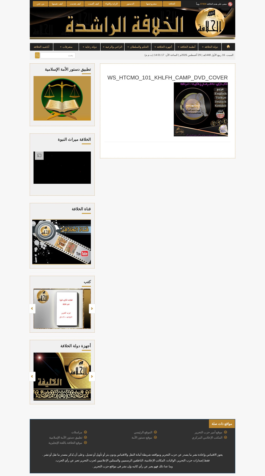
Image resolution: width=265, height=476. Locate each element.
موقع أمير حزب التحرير (208, 432)
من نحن (40, 3)
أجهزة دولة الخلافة (75, 346)
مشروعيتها (151, 3)
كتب (87, 281)
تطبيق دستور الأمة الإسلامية (65, 437)
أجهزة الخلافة (164, 46)
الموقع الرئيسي (143, 432)
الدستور (130, 3)
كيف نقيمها (57, 3)
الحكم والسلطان (139, 46)
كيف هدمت (75, 3)
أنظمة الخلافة (187, 46)
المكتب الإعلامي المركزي (207, 437)
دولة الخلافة (211, 46)
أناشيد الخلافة (41, 46)
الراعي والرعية (113, 46)
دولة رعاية (91, 46)
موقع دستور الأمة (142, 437)
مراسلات (76, 432)
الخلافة (172, 3)
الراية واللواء (111, 3)
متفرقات (67, 46)
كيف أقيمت (93, 3)
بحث (37, 55)
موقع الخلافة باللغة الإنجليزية (65, 442)
